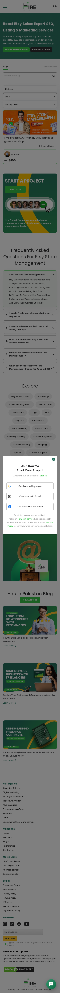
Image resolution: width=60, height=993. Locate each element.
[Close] (53, 459)
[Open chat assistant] (51, 984)
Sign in (43, 475)
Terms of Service (26, 519)
